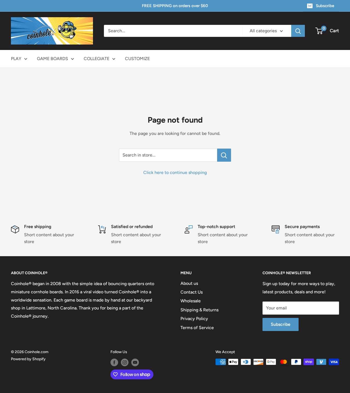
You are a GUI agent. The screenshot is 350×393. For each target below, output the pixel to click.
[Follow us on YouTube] (135, 362)
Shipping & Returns (199, 309)
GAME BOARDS (52, 58)
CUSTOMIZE (137, 58)
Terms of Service (197, 327)
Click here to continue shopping (175, 172)
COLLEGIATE (96, 58)
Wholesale (190, 300)
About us (189, 283)
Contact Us (191, 292)
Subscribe (325, 5)
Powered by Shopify (28, 359)
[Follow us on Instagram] (125, 362)
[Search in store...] (224, 155)
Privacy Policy (194, 318)
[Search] (298, 31)
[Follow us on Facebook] (114, 362)
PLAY (16, 58)
